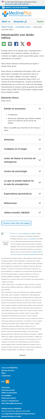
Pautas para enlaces (9, 398)
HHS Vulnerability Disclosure (12, 403)
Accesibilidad (6, 395)
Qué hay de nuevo (8, 370)
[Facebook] (16, 43)
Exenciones (6, 387)
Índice (4, 373)
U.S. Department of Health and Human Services (18, 414)
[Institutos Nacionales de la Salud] (4, 7)
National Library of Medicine (11, 408)
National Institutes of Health (11, 416)
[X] (22, 43)
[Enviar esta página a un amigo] (3, 43)
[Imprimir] (10, 43)
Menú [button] (4, 22)
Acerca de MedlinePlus (10, 368)
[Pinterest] (28, 43)
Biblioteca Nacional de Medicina (17, 7)
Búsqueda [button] (19, 22)
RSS (3, 381)
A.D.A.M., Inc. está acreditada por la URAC (22, 233)
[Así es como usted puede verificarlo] (22, 3)
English (40, 22)
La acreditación (31, 238)
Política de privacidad (9, 393)
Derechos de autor (8, 390)
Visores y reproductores (10, 401)
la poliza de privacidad (29, 254)
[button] (40, 109)
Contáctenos (6, 376)
